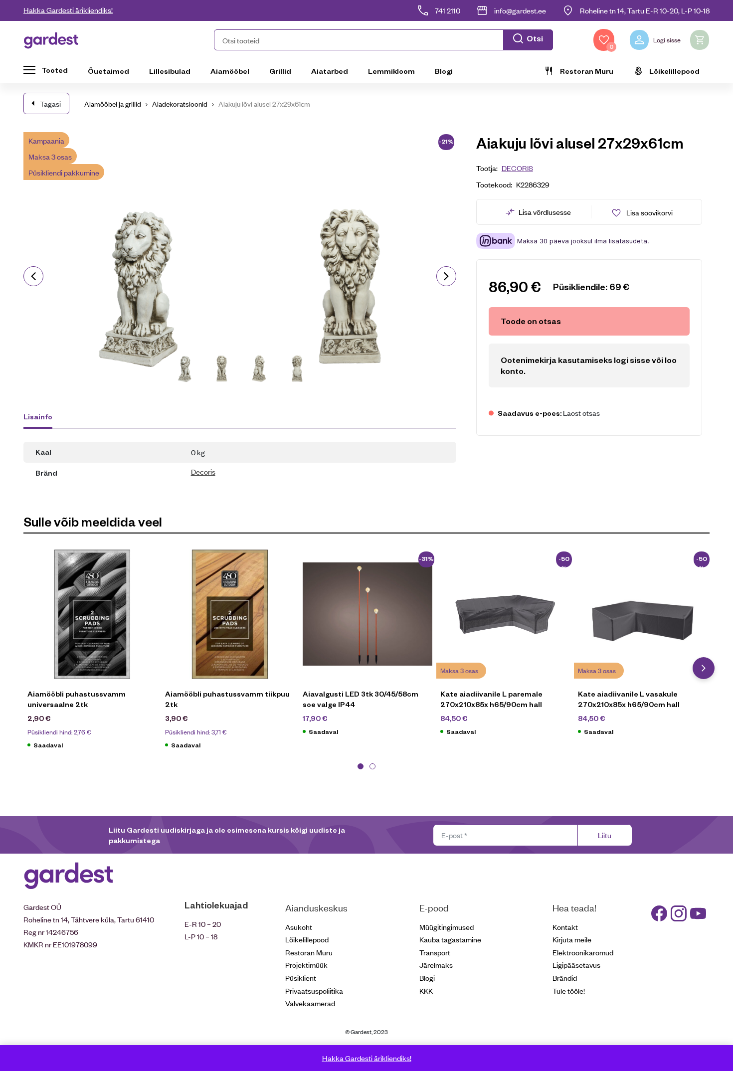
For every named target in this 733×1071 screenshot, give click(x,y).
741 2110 (447, 10)
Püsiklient (300, 977)
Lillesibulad (169, 70)
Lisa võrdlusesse (545, 211)
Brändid (564, 977)
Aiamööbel (229, 70)
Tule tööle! (568, 990)
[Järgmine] (446, 276)
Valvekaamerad (310, 1003)
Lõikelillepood (674, 70)
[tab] (42, 417)
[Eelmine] (33, 276)
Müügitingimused (446, 926)
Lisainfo (37, 416)
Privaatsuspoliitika (314, 990)
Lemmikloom (391, 70)
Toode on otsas (531, 321)
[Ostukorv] (700, 40)
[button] (383, 39)
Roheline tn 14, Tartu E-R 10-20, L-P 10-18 (645, 10)
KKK (426, 990)
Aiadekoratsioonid (179, 103)
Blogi (444, 70)
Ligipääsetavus (576, 964)
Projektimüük (306, 964)
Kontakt (565, 926)
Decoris (203, 471)
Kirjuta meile (571, 939)
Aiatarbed (329, 70)
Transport (434, 952)
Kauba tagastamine (450, 939)
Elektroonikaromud (582, 952)
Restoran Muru (586, 70)
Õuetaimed (108, 70)
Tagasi (50, 103)
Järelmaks (436, 964)
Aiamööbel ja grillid (112, 103)
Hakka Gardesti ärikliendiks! (68, 9)
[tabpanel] (92, 654)
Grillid (280, 70)
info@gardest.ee (520, 10)
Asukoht (298, 926)
